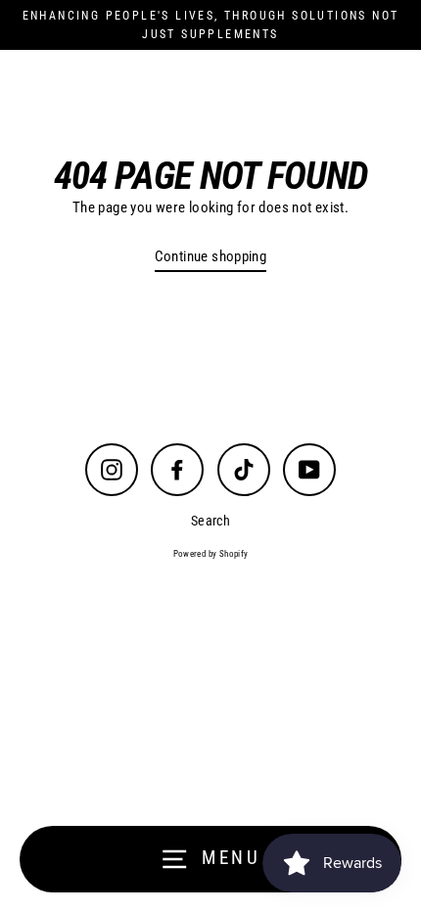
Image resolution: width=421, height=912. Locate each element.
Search (210, 520)
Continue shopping (211, 256)
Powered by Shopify (211, 554)
